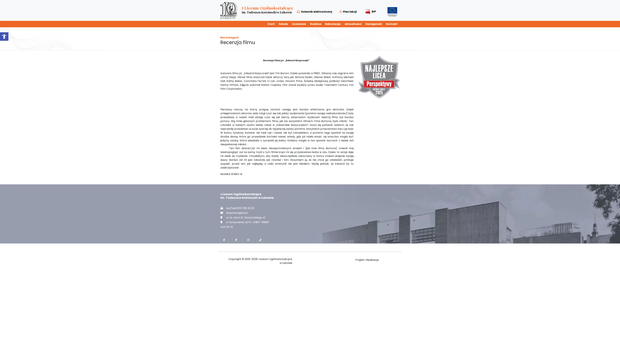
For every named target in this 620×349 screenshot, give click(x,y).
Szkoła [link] (283, 24)
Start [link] (271, 24)
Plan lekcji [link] (350, 12)
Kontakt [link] (392, 24)
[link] (4, 36)
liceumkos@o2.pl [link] (237, 213)
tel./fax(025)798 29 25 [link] (240, 208)
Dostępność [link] (374, 24)
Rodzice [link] (315, 24)
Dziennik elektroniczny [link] (316, 12)
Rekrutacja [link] (333, 24)
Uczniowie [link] (299, 24)
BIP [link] (374, 11)
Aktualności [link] (353, 24)
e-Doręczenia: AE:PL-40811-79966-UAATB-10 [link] (245, 224)
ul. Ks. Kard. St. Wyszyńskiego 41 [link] (245, 217)
